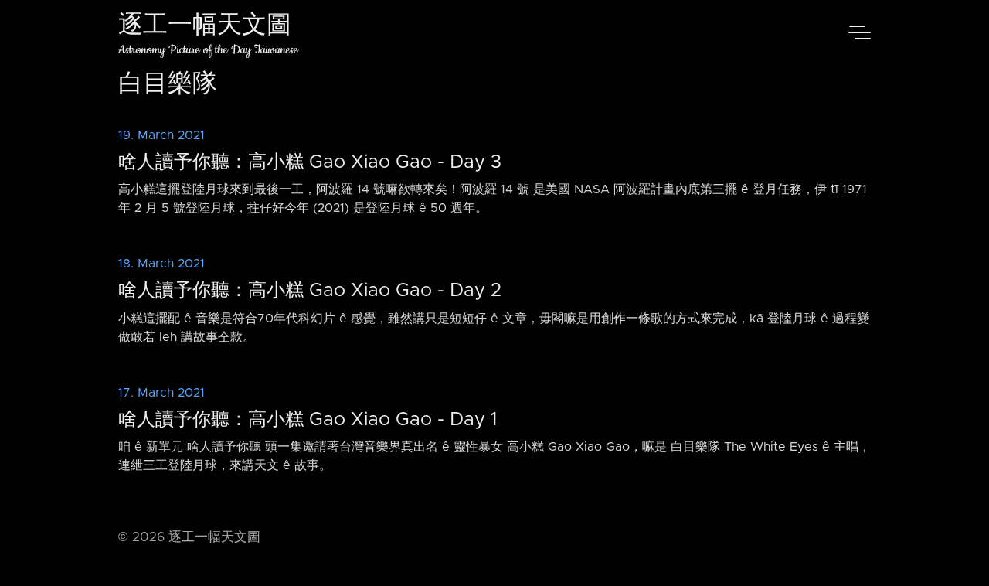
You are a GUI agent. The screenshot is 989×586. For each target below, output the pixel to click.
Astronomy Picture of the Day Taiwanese (208, 50)
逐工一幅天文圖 (204, 26)
